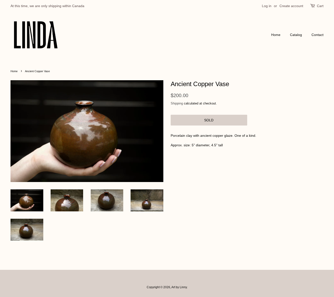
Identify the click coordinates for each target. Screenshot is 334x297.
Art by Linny (179, 287)
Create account (291, 6)
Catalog (296, 35)
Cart (320, 6)
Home (275, 35)
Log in (266, 6)
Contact (317, 35)
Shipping (177, 103)
